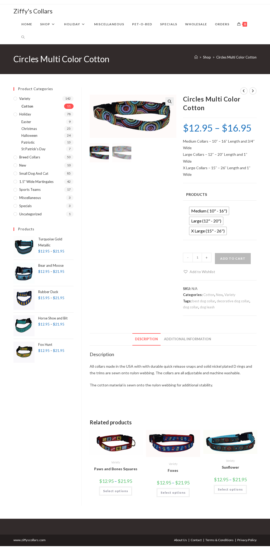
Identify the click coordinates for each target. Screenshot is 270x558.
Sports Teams (30, 189)
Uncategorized (30, 214)
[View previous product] (244, 91)
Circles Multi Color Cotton (236, 57)
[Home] (196, 57)
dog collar (190, 307)
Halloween (29, 135)
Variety (229, 295)
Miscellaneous (30, 198)
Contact (196, 540)
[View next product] (253, 91)
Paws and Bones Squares (115, 469)
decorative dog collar (233, 301)
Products (196, 194)
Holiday (25, 114)
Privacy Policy (247, 540)
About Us (180, 540)
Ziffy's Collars (32, 11)
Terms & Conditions (219, 540)
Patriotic (28, 142)
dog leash (207, 307)
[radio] (209, 211)
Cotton (208, 295)
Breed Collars (29, 157)
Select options (115, 491)
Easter (26, 122)
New (219, 295)
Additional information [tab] (187, 339)
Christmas (29, 129)
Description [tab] (146, 339)
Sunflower (230, 467)
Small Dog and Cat (33, 173)
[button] (169, 101)
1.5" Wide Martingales (36, 181)
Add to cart (232, 258)
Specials (25, 206)
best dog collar (203, 301)
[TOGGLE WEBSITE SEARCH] (22, 37)
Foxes (173, 470)
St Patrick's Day (33, 149)
